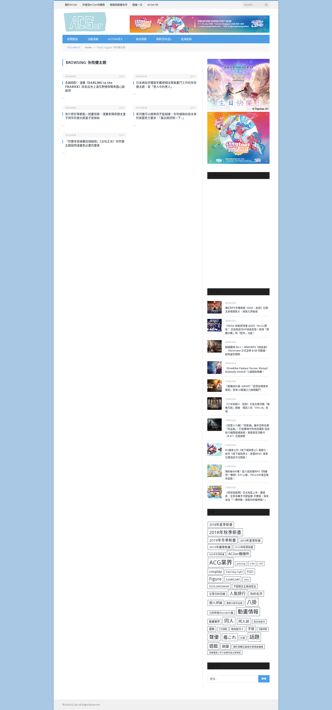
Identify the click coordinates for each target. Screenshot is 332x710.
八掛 (252, 602)
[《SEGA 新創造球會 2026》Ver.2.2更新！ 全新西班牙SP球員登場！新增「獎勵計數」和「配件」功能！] (214, 325)
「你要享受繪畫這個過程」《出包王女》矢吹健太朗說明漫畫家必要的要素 (94, 143)
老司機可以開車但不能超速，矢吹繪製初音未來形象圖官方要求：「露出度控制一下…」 (166, 116)
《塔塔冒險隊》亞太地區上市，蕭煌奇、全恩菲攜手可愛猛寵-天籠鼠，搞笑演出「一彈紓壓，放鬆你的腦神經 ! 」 (247, 496)
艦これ (229, 637)
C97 (261, 563)
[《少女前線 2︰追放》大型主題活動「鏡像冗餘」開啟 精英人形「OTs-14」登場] (214, 403)
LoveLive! (233, 579)
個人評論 (215, 602)
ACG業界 (220, 562)
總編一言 (137, 4)
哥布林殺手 (259, 621)
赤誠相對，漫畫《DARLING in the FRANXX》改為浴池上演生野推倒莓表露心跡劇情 (95, 86)
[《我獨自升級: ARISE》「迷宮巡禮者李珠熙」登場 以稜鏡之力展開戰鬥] (214, 385)
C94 (252, 563)
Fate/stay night (234, 572)
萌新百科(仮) (163, 39)
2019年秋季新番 (244, 547)
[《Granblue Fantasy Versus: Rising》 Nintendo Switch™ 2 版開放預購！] (214, 367)
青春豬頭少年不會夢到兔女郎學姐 (225, 652)
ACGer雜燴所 (238, 553)
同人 (229, 621)
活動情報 (93, 39)
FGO (250, 571)
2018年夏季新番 (220, 524)
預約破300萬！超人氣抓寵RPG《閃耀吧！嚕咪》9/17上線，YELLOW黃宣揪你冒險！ (247, 475)
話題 (254, 636)
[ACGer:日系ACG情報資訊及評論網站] (85, 22)
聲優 (214, 637)
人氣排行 (238, 593)
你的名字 (256, 594)
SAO (246, 579)
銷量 (225, 646)
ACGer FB (152, 4)
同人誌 (243, 621)
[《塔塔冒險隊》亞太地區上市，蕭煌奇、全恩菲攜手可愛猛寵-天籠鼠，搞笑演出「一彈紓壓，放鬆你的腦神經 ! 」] (214, 492)
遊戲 (213, 646)
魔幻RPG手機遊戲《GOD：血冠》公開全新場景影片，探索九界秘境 (246, 309)
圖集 (211, 629)
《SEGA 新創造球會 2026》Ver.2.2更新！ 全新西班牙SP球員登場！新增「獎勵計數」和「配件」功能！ (247, 329)
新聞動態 (72, 39)
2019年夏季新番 (250, 540)
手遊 (251, 628)
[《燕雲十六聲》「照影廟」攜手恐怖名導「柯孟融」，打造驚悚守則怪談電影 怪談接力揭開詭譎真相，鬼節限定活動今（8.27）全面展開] (214, 424)
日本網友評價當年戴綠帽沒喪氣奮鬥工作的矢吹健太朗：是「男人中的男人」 (166, 84)
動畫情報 (248, 611)
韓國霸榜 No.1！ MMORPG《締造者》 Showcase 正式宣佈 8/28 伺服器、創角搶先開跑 (246, 350)
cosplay (215, 571)
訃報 (242, 637)
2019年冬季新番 (222, 540)
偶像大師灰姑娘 (234, 603)
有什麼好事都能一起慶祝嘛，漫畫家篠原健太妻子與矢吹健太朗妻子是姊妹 (95, 116)
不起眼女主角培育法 (244, 586)
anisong (241, 563)
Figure (215, 579)
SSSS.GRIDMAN (219, 586)
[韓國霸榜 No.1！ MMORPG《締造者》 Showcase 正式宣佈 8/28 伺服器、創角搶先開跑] (214, 346)
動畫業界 (214, 621)
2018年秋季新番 (225, 532)
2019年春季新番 (220, 547)
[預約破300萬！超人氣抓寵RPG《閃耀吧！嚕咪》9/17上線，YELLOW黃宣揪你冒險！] (214, 470)
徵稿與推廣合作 (118, 4)
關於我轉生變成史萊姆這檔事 (248, 646)
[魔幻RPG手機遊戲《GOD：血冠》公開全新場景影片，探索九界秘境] (214, 307)
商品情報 (141, 39)
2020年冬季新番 (216, 554)
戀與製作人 (237, 629)
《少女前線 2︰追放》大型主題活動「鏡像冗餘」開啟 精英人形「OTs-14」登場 (247, 407)
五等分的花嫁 (217, 594)
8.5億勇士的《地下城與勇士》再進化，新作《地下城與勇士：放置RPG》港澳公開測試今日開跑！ (247, 453)
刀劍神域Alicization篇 (221, 612)
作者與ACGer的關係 (93, 4)
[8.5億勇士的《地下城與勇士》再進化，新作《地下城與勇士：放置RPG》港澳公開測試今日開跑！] (214, 449)
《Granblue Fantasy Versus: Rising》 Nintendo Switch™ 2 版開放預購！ (247, 370)
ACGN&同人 (115, 39)
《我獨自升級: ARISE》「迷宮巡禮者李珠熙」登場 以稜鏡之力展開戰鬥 (246, 387)
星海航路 (186, 39)
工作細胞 (223, 629)
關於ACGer (71, 4)
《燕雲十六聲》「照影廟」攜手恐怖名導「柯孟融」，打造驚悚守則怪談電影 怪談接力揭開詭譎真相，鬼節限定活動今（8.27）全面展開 (247, 431)
